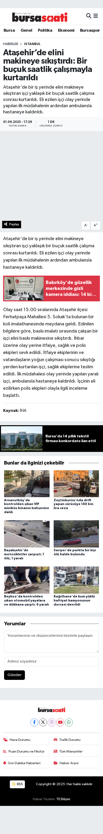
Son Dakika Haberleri (24, 763)
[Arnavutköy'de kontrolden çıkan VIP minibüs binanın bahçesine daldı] (27, 483)
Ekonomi (66, 30)
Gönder (14, 675)
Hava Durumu (20, 740)
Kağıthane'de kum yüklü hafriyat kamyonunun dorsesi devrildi (74, 600)
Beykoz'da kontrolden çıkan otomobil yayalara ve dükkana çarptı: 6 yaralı (26, 600)
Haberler (10, 44)
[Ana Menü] (95, 16)
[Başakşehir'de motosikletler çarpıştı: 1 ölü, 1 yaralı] (27, 534)
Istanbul (32, 44)
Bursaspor (90, 30)
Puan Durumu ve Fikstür (27, 751)
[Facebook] (34, 722)
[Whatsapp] (69, 722)
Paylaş (14, 224)
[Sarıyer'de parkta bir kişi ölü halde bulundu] (76, 534)
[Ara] (88, 16)
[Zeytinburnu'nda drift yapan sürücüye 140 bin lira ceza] (76, 483)
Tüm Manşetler (71, 751)
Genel (26, 30)
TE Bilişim (63, 799)
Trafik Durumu (69, 740)
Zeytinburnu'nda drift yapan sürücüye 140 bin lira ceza (73, 504)
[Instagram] (52, 722)
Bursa (9, 30)
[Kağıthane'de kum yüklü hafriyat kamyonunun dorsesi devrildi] (76, 580)
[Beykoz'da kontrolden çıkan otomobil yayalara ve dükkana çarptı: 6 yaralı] (27, 580)
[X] (43, 722)
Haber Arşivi (69, 763)
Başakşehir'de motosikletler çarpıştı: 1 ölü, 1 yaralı (24, 554)
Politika (45, 30)
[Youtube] (60, 722)
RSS (19, 784)
